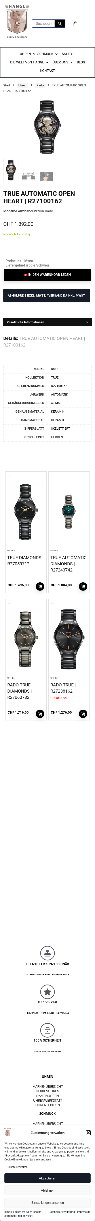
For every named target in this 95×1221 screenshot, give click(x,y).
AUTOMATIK (59, 394)
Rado (40, 85)
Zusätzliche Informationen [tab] (25, 322)
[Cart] (75, 24)
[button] (88, 1133)
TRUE (55, 377)
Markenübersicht (47, 1086)
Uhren (22, 85)
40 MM (56, 403)
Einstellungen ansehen (47, 1202)
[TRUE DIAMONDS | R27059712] (26, 512)
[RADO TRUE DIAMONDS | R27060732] (26, 639)
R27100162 (59, 386)
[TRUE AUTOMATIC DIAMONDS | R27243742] (69, 512)
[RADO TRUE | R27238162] (69, 639)
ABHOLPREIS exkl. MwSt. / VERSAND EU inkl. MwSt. (47, 295)
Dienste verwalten (17, 1167)
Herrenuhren (47, 1091)
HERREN (57, 437)
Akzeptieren (47, 1178)
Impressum (84, 1211)
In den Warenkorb (40, 586)
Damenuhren (47, 1095)
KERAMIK (57, 411)
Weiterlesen (83, 714)
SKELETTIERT (60, 428)
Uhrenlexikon (47, 1105)
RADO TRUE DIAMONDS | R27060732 (19, 691)
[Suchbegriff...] (60, 23)
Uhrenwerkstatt (47, 1100)
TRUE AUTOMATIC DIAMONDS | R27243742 (68, 564)
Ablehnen (47, 1190)
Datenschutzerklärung (62, 1211)
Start (6, 85)
